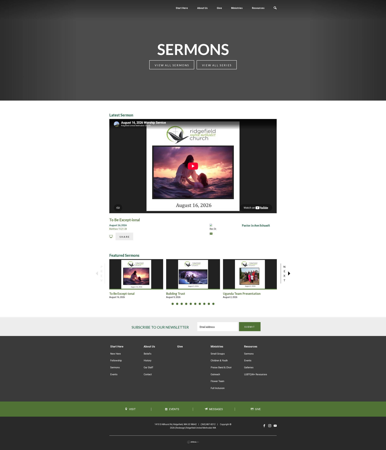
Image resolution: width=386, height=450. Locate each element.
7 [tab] (199, 303)
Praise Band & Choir (221, 367)
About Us (202, 8)
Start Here (182, 8)
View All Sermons (172, 65)
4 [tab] (186, 303)
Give (219, 8)
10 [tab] (213, 303)
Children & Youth (219, 360)
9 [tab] (208, 303)
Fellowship (116, 360)
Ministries (237, 8)
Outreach (215, 374)
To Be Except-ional (124, 220)
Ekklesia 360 (193, 442)
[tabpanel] (136, 279)
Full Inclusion (218, 388)
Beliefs (147, 353)
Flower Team (217, 381)
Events (113, 374)
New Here (115, 353)
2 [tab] (177, 303)
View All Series (217, 65)
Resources (258, 8)
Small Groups (218, 353)
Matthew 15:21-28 (118, 229)
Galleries (248, 367)
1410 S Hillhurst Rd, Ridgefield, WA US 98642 (176, 424)
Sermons (115, 367)
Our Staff (148, 367)
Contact (148, 374)
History (147, 360)
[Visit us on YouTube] (275, 426)
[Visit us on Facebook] (264, 426)
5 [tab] (190, 303)
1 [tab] (172, 303)
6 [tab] (195, 303)
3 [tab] (181, 303)
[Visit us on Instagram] (269, 426)
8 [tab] (204, 303)
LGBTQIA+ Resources (255, 374)
